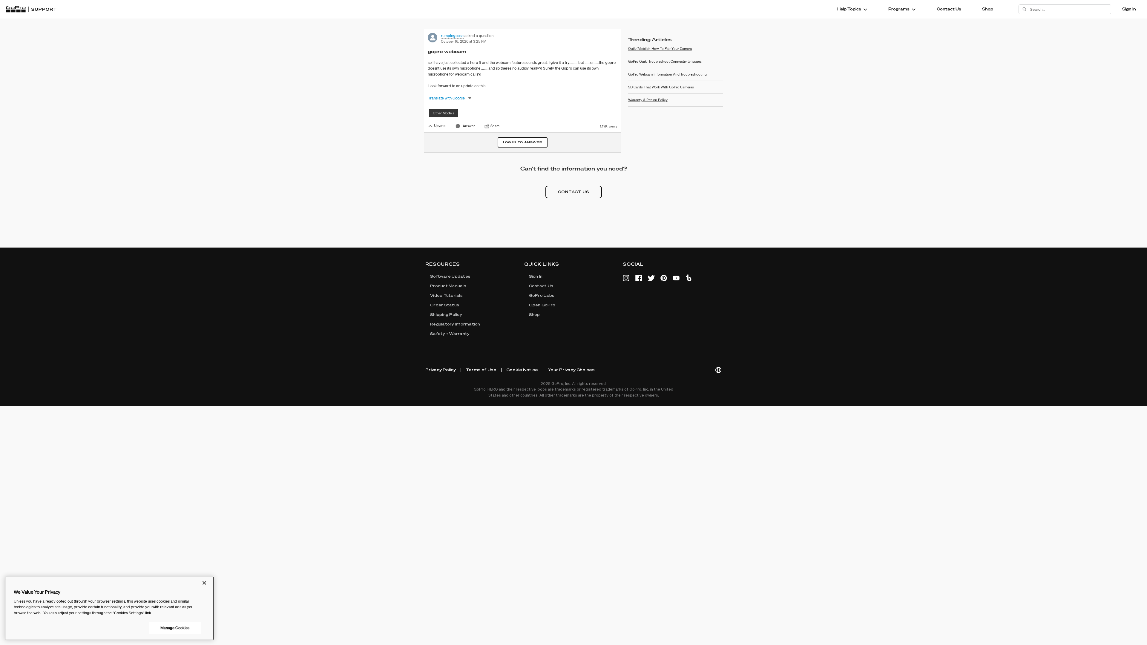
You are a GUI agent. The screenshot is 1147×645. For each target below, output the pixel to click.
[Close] (204, 582)
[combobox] (1070, 9)
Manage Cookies (175, 627)
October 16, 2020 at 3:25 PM (463, 41)
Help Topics (849, 9)
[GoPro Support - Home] (31, 9)
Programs (899, 9)
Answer (469, 125)
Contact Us (949, 9)
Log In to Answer (522, 142)
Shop (987, 9)
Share (494, 126)
